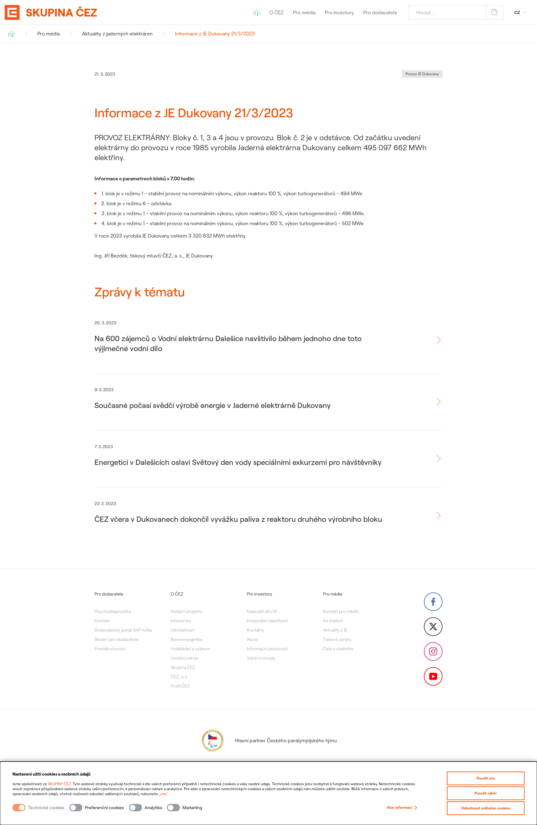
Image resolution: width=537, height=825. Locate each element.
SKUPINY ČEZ (59, 783)
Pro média (48, 33)
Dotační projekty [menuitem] (186, 611)
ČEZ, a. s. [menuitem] (179, 676)
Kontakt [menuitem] (102, 620)
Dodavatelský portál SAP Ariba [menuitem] (123, 630)
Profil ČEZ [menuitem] (180, 686)
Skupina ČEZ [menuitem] (183, 667)
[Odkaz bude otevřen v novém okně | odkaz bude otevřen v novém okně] (433, 601)
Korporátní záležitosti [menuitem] (267, 620)
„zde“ (163, 793)
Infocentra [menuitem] (181, 620)
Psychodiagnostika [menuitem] (112, 611)
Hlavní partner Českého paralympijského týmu (286, 740)
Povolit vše (485, 778)
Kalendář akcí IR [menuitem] (262, 611)
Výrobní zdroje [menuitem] (185, 658)
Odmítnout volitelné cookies (486, 808)
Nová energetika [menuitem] (186, 639)
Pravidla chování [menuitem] (110, 648)
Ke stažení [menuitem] (333, 620)
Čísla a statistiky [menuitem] (338, 648)
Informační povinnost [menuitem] (267, 648)
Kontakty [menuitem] (255, 630)
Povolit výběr (486, 793)
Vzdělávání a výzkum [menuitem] (190, 648)
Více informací (399, 807)
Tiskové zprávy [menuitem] (337, 639)
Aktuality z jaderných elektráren (117, 33)
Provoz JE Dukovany (422, 74)
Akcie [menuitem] (252, 639)
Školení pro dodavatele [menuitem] (116, 639)
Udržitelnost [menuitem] (182, 630)
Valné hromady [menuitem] (261, 658)
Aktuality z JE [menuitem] (335, 630)
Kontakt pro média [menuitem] (340, 611)
